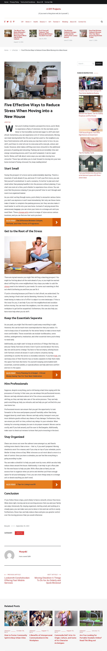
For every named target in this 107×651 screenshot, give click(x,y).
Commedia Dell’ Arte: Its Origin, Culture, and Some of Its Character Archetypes (65, 639)
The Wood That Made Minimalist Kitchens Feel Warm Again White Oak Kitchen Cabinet (20, 35)
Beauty (42, 22)
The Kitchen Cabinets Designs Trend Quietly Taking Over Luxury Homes (70, 34)
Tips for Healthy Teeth (86, 153)
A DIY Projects (53, 9)
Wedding (65, 22)
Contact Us (82, 22)
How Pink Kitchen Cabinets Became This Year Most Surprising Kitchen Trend (95, 34)
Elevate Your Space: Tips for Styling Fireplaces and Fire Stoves (91, 115)
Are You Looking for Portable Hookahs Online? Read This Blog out (91, 638)
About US (40, 2)
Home (6, 2)
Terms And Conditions (27, 2)
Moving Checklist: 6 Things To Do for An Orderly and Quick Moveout (48, 579)
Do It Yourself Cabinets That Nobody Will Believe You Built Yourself (45, 33)
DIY (22, 22)
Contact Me (48, 2)
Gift (50, 22)
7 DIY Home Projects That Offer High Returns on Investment (89, 134)
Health (35, 22)
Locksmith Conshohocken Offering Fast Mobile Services (16, 579)
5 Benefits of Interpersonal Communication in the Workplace (40, 638)
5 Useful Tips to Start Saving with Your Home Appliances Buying (90, 92)
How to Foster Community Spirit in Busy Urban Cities (15, 636)
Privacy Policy (14, 2)
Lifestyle (7, 122)
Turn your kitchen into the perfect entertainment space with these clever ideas (90, 175)
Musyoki (7, 526)
